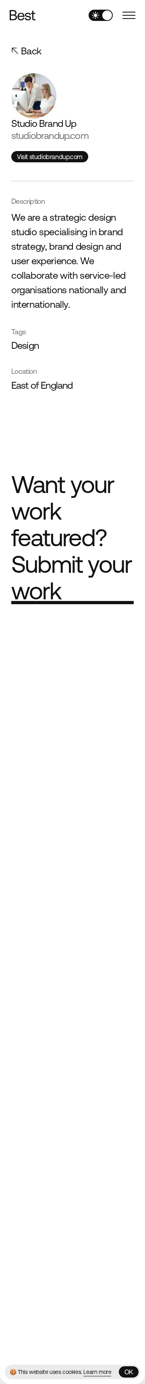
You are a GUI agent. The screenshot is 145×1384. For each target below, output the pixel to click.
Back (31, 51)
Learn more (97, 1372)
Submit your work (71, 577)
